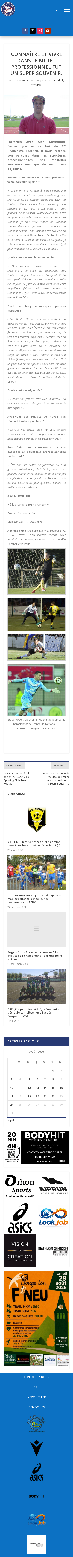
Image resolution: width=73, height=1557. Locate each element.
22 (52, 1096)
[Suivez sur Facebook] (25, 31)
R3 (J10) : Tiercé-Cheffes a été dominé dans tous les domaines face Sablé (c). (34, 843)
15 (52, 1088)
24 (11, 1104)
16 (61, 1088)
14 (44, 1088)
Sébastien (28, 80)
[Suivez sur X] (33, 31)
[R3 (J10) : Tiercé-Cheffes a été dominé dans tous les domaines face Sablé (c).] (36, 819)
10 (11, 1088)
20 (37, 1096)
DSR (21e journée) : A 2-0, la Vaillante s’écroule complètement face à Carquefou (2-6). (33, 1012)
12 (29, 1088)
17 (11, 1096)
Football (58, 80)
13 (37, 1088)
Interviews (36, 85)
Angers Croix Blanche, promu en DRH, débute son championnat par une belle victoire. (34, 955)
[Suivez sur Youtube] (48, 31)
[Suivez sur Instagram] (40, 31)
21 (44, 1096)
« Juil (10, 1120)
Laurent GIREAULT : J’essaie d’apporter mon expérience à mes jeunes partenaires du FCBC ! (34, 899)
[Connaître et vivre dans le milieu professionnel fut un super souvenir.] (36, 114)
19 (29, 1096)
